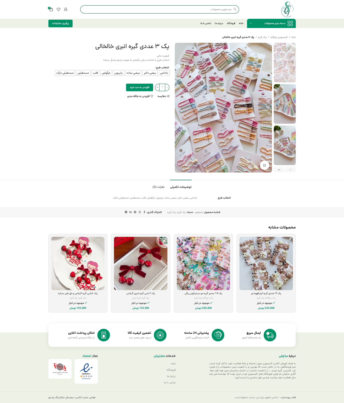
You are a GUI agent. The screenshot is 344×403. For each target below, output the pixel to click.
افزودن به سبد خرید (140, 87)
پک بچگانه (270, 298)
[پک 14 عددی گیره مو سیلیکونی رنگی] (203, 263)
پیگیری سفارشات (60, 23)
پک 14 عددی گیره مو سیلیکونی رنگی (203, 293)
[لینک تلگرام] (126, 212)
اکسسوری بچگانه (279, 37)
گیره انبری (136, 298)
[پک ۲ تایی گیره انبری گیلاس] (140, 263)
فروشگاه (171, 370)
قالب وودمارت (288, 397)
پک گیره (262, 37)
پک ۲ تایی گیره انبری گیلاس (140, 293)
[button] (290, 169)
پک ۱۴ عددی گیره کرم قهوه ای (266, 293)
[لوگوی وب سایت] (287, 9)
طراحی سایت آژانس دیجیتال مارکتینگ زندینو (72, 397)
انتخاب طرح (162, 67)
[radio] (164, 73)
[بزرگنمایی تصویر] (264, 165)
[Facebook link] (144, 212)
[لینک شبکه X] (139, 212)
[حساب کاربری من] (65, 9)
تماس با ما (170, 382)
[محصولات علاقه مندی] (58, 9)
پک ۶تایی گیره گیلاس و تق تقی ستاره (78, 293)
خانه (293, 37)
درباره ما (171, 376)
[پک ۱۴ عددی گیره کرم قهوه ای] (266, 263)
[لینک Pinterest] (135, 212)
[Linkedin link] (130, 212)
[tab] (181, 185)
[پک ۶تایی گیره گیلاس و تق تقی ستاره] (78, 263)
